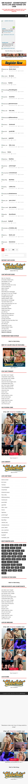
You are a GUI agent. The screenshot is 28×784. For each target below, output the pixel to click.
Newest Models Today (6, 298)
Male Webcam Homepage (7, 300)
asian (16, 545)
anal (11, 545)
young (4, 573)
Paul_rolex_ (12, 110)
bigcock (13, 548)
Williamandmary (13, 117)
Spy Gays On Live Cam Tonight (9, 293)
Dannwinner (12, 242)
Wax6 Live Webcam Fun (7, 387)
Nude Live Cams (5, 398)
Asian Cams (4, 392)
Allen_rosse (12, 145)
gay (3, 559)
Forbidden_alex (13, 228)
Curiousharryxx (13, 172)
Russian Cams (5, 393)
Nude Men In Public (6, 330)
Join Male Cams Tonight (7, 375)
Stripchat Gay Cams (6, 380)
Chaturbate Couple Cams (7, 376)
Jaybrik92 (11, 138)
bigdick (18, 548)
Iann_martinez (12, 207)
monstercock (5, 564)
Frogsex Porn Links (6, 402)
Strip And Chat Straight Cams (8, 381)
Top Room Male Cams (6, 301)
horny (18, 559)
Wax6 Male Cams (5, 283)
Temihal (10, 83)
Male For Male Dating (14, 341)
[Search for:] (14, 255)
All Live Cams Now (6, 397)
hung (23, 559)
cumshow (4, 553)
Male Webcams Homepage (8, 291)
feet (9, 556)
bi (2, 548)
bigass (6, 548)
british (4, 550)
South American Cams (7, 400)
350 (13, 249)
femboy (14, 556)
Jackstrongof (12, 165)
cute (10, 553)
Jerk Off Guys (4, 323)
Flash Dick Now (5, 317)
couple (17, 550)
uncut (20, 570)
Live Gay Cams (5, 328)
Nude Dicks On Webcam (7, 315)
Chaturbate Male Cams (7, 383)
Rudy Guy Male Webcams (7, 313)
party (7, 567)
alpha (6, 545)
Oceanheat (11, 96)
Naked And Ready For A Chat (8, 285)
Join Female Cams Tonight (7, 378)
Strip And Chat (5, 390)
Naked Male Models (6, 308)
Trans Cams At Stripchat (7, 388)
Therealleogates (13, 90)
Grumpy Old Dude (6, 318)
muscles (19, 564)
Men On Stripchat (5, 278)
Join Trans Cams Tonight (7, 385)
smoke (22, 567)
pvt (12, 567)
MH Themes (22, 693)
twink (14, 570)
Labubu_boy (12, 186)
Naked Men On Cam (6, 325)
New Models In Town (6, 281)
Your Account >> (14, 458)
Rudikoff (10, 221)
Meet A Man (4, 290)
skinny (17, 567)
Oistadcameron (13, 193)
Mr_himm (11, 76)
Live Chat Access (5, 403)
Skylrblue (11, 159)
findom (20, 556)
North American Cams (7, 395)
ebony (20, 553)
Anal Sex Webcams (6, 286)
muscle (13, 564)
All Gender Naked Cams (7, 280)
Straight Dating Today (6, 296)
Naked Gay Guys (5, 310)
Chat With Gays (5, 306)
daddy (15, 553)
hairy (13, 559)
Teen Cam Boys (5, 322)
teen (10, 570)
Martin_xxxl (12, 235)
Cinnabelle (22, 70)
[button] (26, 16)
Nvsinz (9, 152)
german (8, 559)
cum (23, 550)
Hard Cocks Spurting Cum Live (9, 303)
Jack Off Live (4, 312)
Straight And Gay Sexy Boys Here (9, 320)
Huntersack (12, 124)
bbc (24, 545)
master (16, 562)
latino (4, 562)
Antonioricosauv (13, 103)
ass (21, 545)
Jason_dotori (12, 200)
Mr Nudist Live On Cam (7, 295)
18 (2, 545)
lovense (10, 562)
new (3, 567)
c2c (13, 550)
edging (4, 556)
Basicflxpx (11, 179)
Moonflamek (12, 214)
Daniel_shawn (12, 69)
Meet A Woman (5, 288)
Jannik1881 (12, 131)
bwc (9, 550)
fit (24, 556)
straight (4, 570)
